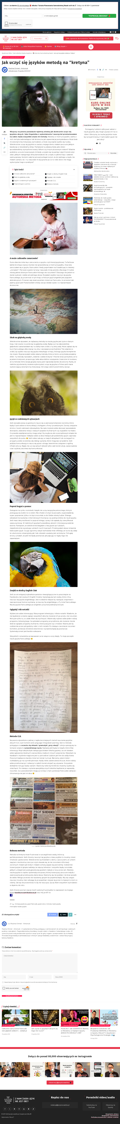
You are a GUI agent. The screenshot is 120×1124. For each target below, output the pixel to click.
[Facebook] (76, 923)
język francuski (32, 904)
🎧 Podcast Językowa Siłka (69, 1025)
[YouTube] (110, 32)
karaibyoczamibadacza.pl (25, 892)
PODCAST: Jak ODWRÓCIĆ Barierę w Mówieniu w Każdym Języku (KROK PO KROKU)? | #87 (74, 1031)
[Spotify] (115, 32)
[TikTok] (33, 1109)
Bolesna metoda (52, 184)
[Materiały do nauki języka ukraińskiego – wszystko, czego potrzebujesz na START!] (88, 200)
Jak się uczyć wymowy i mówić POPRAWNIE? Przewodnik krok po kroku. (105, 219)
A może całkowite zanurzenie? (24, 174)
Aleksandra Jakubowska (101, 171)
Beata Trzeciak (99, 213)
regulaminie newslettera (75, 8)
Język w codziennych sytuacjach (25, 180)
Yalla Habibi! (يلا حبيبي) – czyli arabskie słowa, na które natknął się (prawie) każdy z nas (106, 177)
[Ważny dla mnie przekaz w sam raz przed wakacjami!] (52, 1069)
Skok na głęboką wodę (22, 177)
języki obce (42, 904)
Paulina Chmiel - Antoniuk (18, 68)
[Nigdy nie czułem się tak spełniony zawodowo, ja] (22, 1069)
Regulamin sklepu (59, 32)
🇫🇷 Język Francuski (8, 1025)
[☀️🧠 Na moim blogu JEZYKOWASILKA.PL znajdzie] (97, 1069)
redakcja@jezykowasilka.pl (60, 1105)
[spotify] (103, 143)
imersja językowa (21, 904)
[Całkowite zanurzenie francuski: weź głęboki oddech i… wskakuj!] (16, 1017)
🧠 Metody (7, 48)
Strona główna (47, 32)
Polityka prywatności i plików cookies (104, 1117)
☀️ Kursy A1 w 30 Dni (10, 46)
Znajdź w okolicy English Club (57, 174)
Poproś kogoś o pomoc (22, 184)
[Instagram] (113, 32)
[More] (106, 69)
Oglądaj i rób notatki (54, 177)
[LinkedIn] (24, 1109)
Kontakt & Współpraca (99, 32)
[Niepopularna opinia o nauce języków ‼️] (82, 1069)
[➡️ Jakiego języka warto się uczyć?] (112, 1069)
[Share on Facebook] (97, 69)
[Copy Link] (103, 69)
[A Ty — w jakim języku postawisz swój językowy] (37, 1069)
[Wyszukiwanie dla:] (97, 153)
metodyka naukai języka (18, 906)
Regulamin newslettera (110, 1115)
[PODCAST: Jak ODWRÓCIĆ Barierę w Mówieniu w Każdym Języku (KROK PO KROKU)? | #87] (75, 1017)
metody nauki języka (53, 904)
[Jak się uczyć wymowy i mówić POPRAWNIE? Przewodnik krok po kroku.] (88, 219)
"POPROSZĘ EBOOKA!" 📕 (99, 16)
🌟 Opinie (48, 46)
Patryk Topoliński (99, 204)
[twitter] (10, 1109)
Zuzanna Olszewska (100, 194)
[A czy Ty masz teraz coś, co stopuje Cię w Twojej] (67, 1069)
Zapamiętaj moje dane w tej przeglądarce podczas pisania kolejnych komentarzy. (30, 982)
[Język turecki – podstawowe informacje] (88, 210)
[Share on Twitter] (100, 69)
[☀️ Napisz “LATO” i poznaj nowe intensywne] (7, 1069)
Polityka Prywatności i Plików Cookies (79, 32)
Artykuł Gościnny (99, 181)
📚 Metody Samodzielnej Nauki (13, 57)
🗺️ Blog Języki (60, 46)
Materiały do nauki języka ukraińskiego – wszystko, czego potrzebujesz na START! (105, 200)
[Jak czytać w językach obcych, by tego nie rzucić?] (45, 1017)
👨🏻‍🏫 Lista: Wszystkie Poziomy (31, 46)
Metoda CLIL (51, 181)
